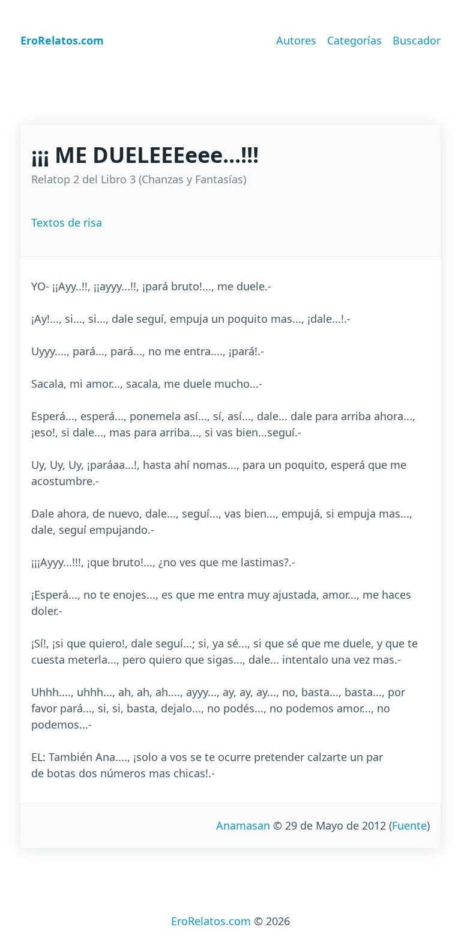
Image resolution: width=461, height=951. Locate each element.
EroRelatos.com (211, 921)
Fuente (409, 825)
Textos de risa (66, 222)
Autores (296, 40)
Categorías (354, 40)
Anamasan (243, 825)
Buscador (417, 40)
